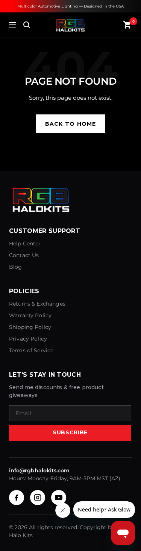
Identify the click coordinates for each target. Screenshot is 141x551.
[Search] (26, 24)
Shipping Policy (30, 327)
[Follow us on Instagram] (37, 497)
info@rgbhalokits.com (39, 470)
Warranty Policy (30, 315)
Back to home (70, 123)
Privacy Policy (28, 338)
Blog (15, 266)
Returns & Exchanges (37, 303)
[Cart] (127, 24)
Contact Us (24, 255)
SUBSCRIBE (70, 432)
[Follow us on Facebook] (16, 497)
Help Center (25, 243)
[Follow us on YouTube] (58, 497)
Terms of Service (31, 350)
